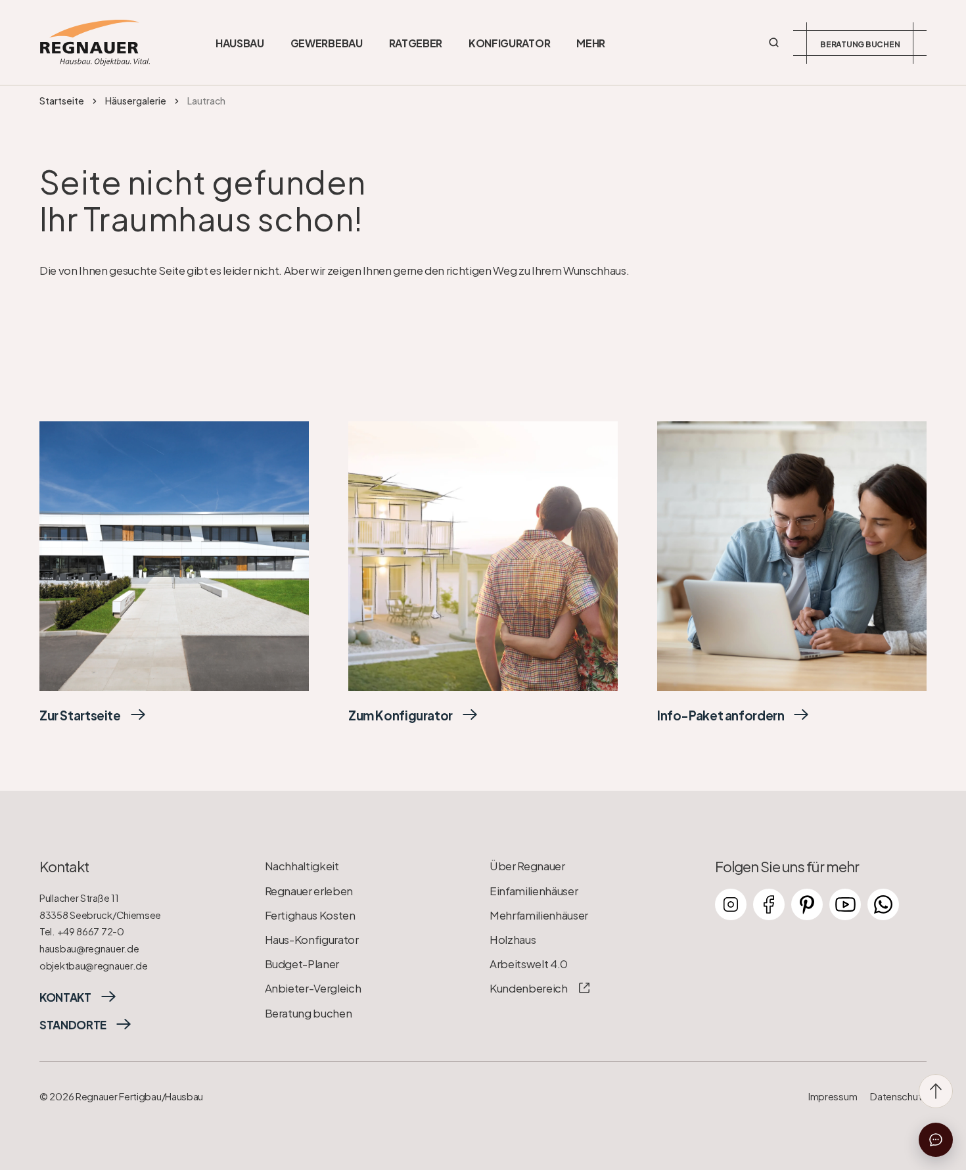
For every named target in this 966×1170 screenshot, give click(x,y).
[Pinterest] (807, 904)
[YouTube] (845, 904)
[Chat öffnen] (936, 1140)
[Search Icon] (774, 43)
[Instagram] (731, 904)
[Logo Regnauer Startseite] (94, 43)
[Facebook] (769, 904)
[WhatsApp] (883, 904)
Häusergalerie (135, 100)
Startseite (61, 100)
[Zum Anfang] (936, 1091)
